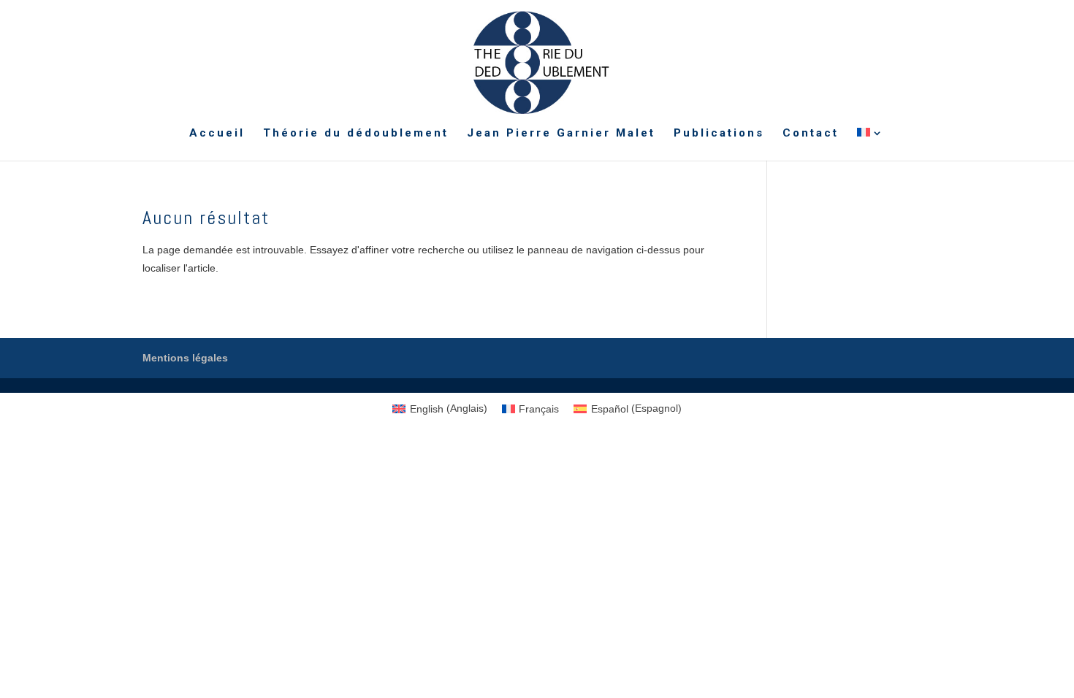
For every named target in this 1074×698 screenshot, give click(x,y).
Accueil (217, 133)
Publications (719, 133)
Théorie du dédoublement (356, 133)
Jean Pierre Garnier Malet (561, 133)
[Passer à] (871, 144)
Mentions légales (185, 358)
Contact (810, 133)
